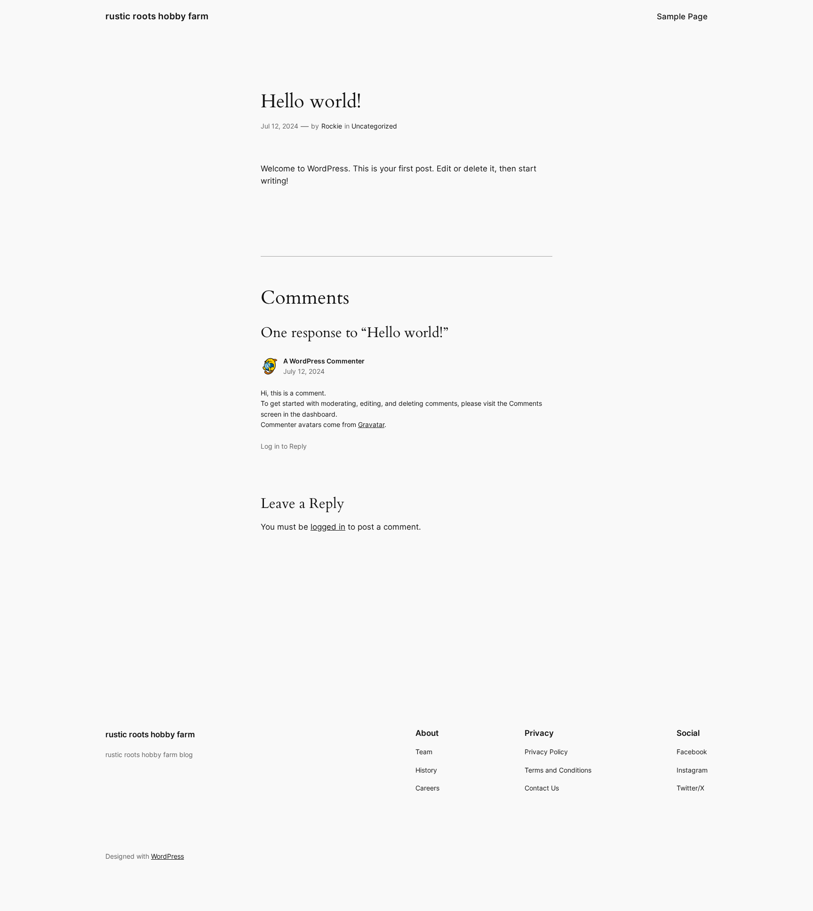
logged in (328, 527)
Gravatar (371, 424)
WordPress (167, 856)
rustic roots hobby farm (156, 16)
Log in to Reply (284, 446)
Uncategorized (374, 126)
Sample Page (682, 16)
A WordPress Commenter (324, 361)
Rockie (331, 126)
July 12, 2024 (304, 371)
